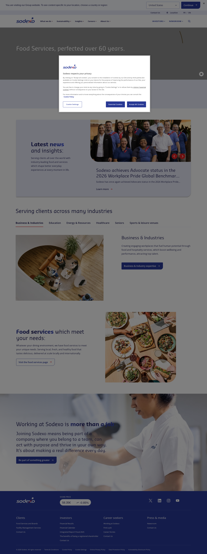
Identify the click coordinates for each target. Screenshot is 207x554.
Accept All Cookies (136, 104)
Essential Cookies (115, 104)
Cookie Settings (72, 104)
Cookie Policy (69, 97)
